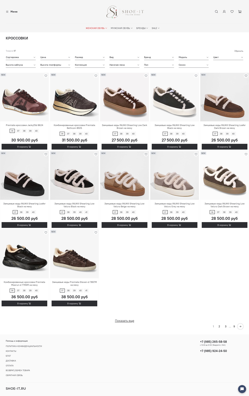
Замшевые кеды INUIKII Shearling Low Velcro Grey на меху (175, 205)
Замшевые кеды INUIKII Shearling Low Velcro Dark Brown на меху (225, 205)
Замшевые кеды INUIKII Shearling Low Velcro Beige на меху (124, 205)
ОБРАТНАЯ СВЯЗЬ (14, 375)
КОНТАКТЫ (11, 351)
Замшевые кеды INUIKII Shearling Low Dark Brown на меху (124, 126)
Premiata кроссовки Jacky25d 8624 (24, 125)
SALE (154, 28)
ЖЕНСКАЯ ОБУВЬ (95, 28)
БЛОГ (8, 356)
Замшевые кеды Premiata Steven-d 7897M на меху (74, 283)
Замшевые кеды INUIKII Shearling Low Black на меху (175, 126)
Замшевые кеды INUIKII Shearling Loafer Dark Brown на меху (224, 126)
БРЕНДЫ (141, 28)
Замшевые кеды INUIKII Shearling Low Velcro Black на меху (74, 205)
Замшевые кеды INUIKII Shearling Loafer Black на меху (24, 205)
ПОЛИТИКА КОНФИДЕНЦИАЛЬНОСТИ (24, 346)
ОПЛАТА (10, 365)
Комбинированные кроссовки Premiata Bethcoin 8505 (74, 126)
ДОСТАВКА (11, 360)
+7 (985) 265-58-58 (213, 342)
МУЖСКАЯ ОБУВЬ (120, 28)
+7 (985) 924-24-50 (213, 351)
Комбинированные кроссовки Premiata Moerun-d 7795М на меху (24, 283)
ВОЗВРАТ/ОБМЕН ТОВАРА (18, 370)
